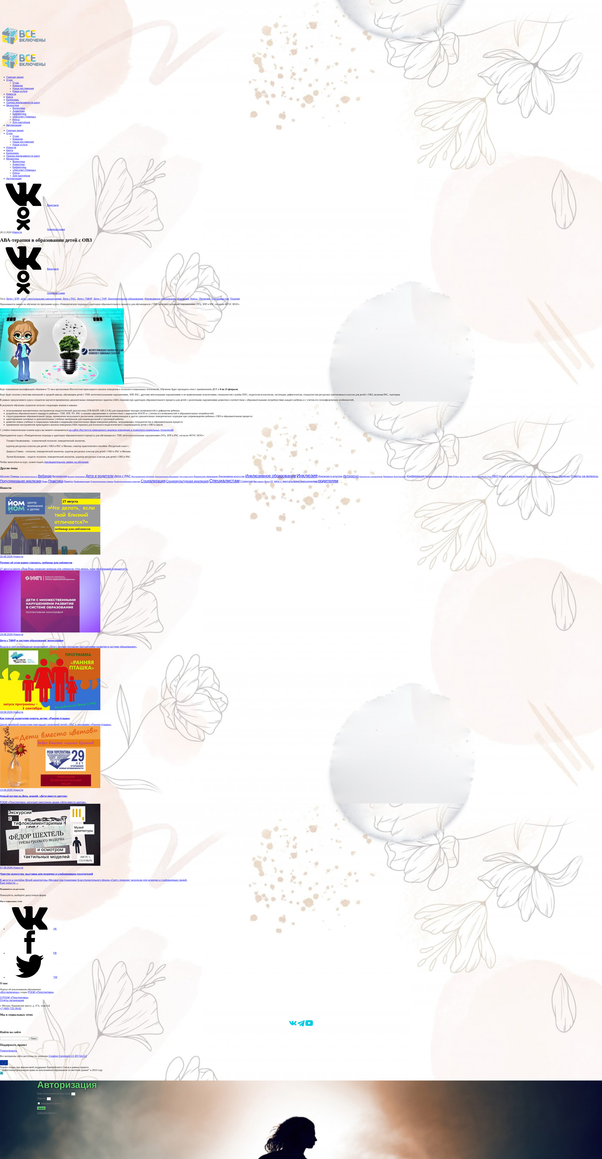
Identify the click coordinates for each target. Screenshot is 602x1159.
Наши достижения (23, 88)
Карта (9, 97)
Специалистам (220, 298)
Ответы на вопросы (584, 476)
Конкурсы (388, 476)
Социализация (153, 481)
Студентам (246, 481)
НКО (495, 476)
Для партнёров (21, 122)
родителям (328, 480)
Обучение (204, 298)
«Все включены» (10, 992)
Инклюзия (183, 298)
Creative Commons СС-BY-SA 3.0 (68, 1056)
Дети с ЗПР (12, 298)
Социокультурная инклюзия (187, 481)
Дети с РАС (69, 298)
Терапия (235, 298)
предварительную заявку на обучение (66, 462)
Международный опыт (481, 477)
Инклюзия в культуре (330, 476)
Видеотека (19, 108)
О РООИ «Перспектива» (14, 997)
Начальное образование (538, 476)
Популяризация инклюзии (20, 481)
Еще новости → (9, 883)
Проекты (68, 481)
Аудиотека (19, 111)
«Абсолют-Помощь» (24, 116)
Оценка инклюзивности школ (23, 102)
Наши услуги (20, 91)
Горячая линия (15, 77)
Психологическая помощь (101, 482)
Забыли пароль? (47, 1112)
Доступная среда (186, 477)
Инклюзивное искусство (232, 476)
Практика (55, 481)
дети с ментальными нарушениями (41, 298)
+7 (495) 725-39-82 (10, 1008)
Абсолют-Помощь (9, 476)
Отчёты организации (12, 1000)
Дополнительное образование (125, 298)
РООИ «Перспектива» (41, 992)
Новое (555, 476)
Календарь (12, 99)
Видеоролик (59, 476)
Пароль (41, 1098)
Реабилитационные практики (127, 482)
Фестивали (258, 481)
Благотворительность (28, 477)
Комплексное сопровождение (371, 477)
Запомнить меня (50, 1103)
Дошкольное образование (206, 476)
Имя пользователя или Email (53, 1093)
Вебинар (45, 476)
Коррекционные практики (438, 476)
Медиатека (12, 105)
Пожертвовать (8, 1050)
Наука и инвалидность (512, 476)
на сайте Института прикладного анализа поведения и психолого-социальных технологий (121, 430)
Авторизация (13, 125)
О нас (9, 80)
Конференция (416, 476)
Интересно (351, 476)
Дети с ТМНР (84, 298)
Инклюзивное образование (160, 298)
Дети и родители (100, 476)
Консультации (400, 476)
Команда (18, 85)
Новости (11, 94)
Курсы (16, 119)
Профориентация (82, 481)
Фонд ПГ (268, 481)
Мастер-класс (465, 477)
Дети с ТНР (100, 298)
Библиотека (19, 114)
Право (45, 482)
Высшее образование (76, 477)
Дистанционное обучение (142, 476)
